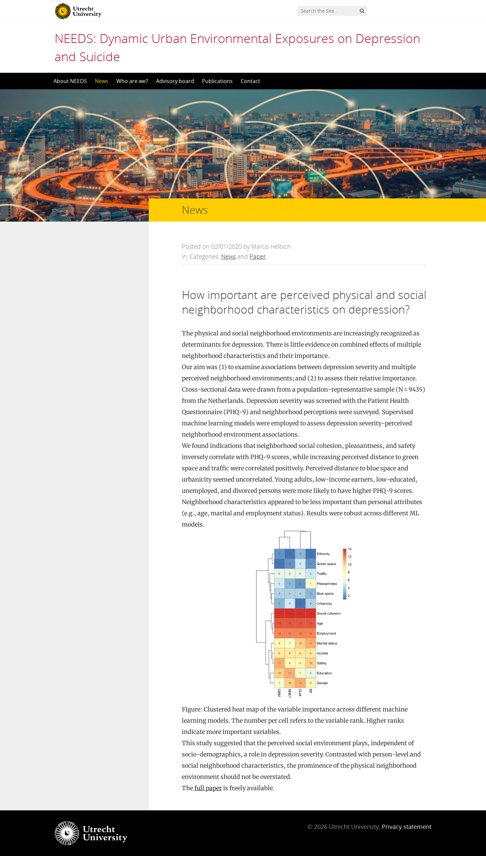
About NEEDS (70, 81)
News (101, 81)
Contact (250, 81)
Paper (258, 256)
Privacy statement (406, 827)
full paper (208, 788)
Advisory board (175, 81)
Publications (217, 81)
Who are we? (132, 81)
